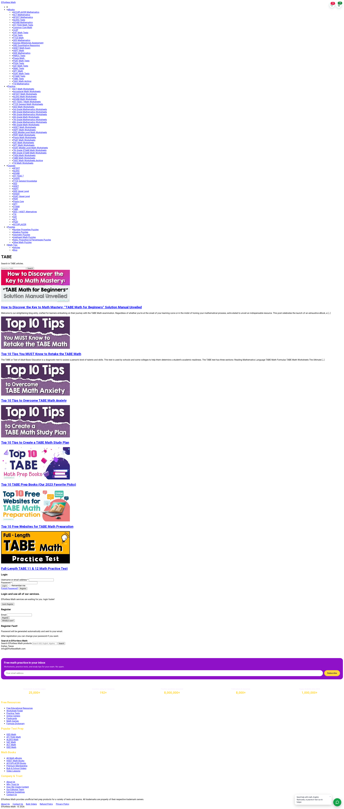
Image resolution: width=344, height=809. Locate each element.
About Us (10, 782)
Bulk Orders (31, 804)
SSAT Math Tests (21, 73)
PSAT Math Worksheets (24, 140)
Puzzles (11, 227)
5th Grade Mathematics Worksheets (30, 114)
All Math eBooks (14, 758)
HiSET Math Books (15, 760)
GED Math (11, 734)
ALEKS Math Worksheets (25, 96)
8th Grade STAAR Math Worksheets (29, 153)
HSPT (16, 188)
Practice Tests (13, 713)
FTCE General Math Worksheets (28, 104)
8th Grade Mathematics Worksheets (30, 122)
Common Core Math (22, 27)
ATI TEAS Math (13, 737)
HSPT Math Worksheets (24, 130)
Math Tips (12, 245)
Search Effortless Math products (16, 643)
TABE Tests (18, 78)
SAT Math (11, 742)
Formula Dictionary (15, 723)
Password (6, 582)
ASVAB (16, 173)
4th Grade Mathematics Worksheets (30, 112)
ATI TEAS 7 (18, 176)
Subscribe (332, 673)
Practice (11, 86)
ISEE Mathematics (21, 53)
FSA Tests (18, 35)
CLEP (15, 30)
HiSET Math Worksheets (24, 127)
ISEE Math (11, 747)
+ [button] (7, 9)
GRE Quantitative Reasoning (26, 45)
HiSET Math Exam (21, 48)
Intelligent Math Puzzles (24, 237)
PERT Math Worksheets (24, 135)
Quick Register (7, 604)
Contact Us (11, 794)
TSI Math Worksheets (23, 163)
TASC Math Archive (22, 81)
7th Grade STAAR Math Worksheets (29, 150)
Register (23, 589)
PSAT (15, 222)
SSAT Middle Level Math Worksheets (30, 147)
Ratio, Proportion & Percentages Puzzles (32, 240)
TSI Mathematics (21, 84)
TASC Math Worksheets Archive (28, 160)
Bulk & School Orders (16, 768)
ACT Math (11, 744)
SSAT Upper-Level (21, 196)
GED (15, 183)
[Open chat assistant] (337, 802)
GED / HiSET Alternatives (25, 211)
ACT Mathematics (21, 14)
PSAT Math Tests (21, 61)
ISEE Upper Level (21, 191)
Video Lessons (13, 771)
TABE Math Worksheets (24, 158)
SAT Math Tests (20, 66)
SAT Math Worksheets (23, 142)
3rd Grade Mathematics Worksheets (30, 109)
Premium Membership (16, 766)
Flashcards (11, 718)
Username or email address (14, 580)
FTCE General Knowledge (25, 181)
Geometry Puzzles (21, 234)
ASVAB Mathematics (23, 22)
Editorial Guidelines (15, 792)
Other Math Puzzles (22, 242)
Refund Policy (46, 804)
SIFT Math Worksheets (24, 145)
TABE (15, 209)
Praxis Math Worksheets (24, 137)
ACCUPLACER (19, 224)
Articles (16, 247)
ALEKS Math (12, 739)
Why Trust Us (12, 784)
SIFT (15, 204)
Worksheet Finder (14, 711)
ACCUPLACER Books (16, 763)
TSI (14, 214)
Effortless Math (8, 2)
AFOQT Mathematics (23, 17)
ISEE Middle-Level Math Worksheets (30, 132)
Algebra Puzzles (20, 232)
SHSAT (16, 194)
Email (3, 615)
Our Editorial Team (15, 789)
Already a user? (8, 621)
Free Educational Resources (19, 708)
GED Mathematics (21, 40)
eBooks (11, 9)
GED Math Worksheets (23, 107)
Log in (4, 586)
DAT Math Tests (20, 32)
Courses (11, 165)
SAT (15, 217)
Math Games (12, 721)
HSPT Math (18, 50)
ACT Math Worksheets (23, 89)
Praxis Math (18, 58)
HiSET (16, 186)
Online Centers (13, 716)
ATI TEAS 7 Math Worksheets (27, 101)
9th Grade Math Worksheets (26, 124)
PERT (15, 199)
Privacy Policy (62, 804)
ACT (15, 219)
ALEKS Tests (19, 20)
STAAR (16, 206)
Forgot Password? (9, 588)
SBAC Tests (18, 68)
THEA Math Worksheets (24, 155)
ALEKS (16, 171)
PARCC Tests (19, 55)
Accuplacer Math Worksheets (27, 91)
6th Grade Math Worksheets (26, 117)
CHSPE (16, 178)
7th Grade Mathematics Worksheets (30, 119)
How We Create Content (17, 787)
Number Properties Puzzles (26, 229)
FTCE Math (18, 37)
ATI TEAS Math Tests (23, 25)
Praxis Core (18, 201)
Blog (15, 250)
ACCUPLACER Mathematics (26, 12)
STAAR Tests (19, 76)
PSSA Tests (18, 63)
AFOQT (16, 168)
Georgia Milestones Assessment (28, 43)
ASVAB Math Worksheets (25, 99)
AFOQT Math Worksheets (25, 94)
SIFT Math (18, 71)
